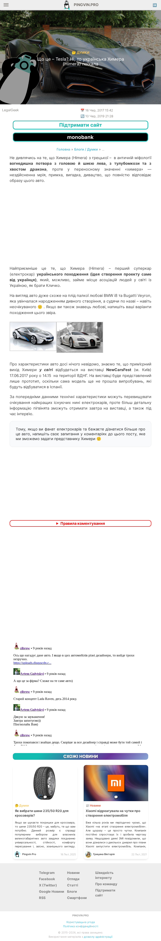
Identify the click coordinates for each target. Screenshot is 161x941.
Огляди (73, 879)
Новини (73, 873)
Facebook (47, 879)
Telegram (47, 873)
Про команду (106, 884)
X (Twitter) (48, 885)
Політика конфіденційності (80, 926)
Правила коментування (82, 523)
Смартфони (77, 898)
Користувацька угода (80, 922)
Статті (72, 885)
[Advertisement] (80, 232)
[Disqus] (80, 585)
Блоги (72, 891)
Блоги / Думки (86, 149)
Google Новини (51, 891)
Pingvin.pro (85, 5)
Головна (63, 149)
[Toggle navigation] (6, 6)
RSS (42, 898)
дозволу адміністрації (98, 936)
